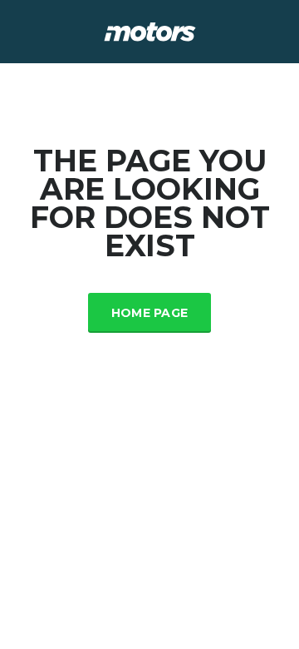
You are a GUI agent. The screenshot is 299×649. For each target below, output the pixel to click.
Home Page (150, 312)
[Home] (150, 30)
